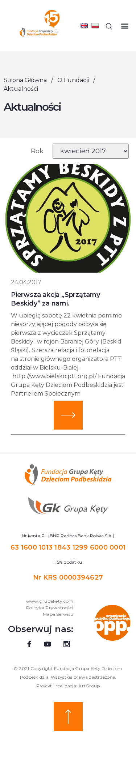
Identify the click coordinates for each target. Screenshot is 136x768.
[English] (84, 26)
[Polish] (95, 26)
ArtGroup (89, 685)
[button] (125, 26)
